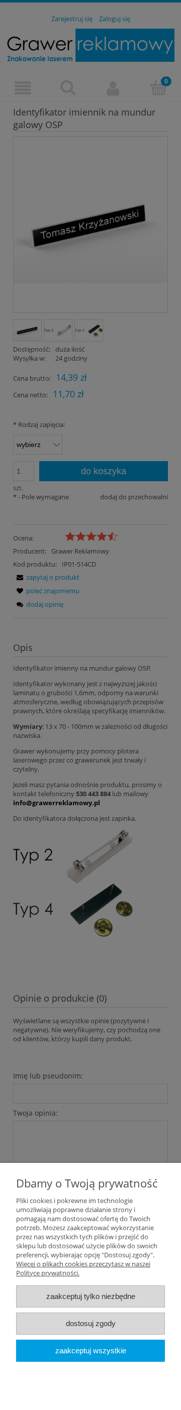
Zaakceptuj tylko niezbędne (90, 1296)
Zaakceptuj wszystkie (90, 1350)
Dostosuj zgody (91, 1323)
